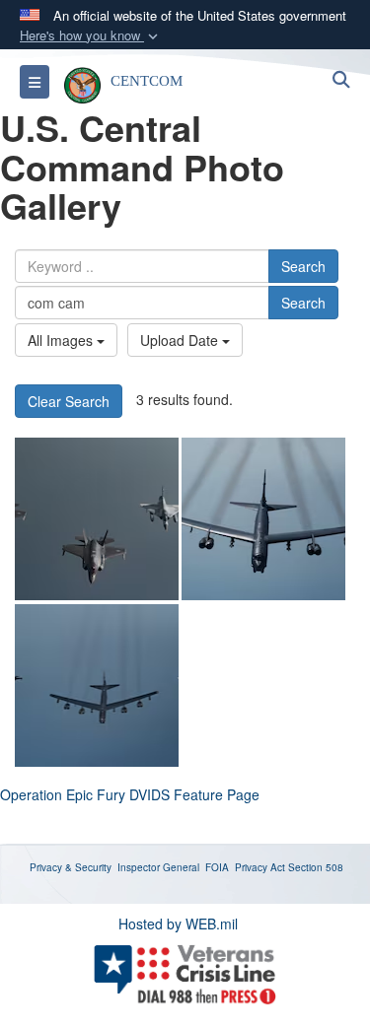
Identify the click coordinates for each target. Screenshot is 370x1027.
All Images (62, 340)
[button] (91, 36)
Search (303, 266)
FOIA (217, 867)
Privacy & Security (70, 867)
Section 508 (315, 867)
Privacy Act (260, 867)
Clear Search (69, 401)
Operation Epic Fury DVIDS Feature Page (129, 794)
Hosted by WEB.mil (178, 923)
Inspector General (158, 867)
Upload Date (181, 340)
